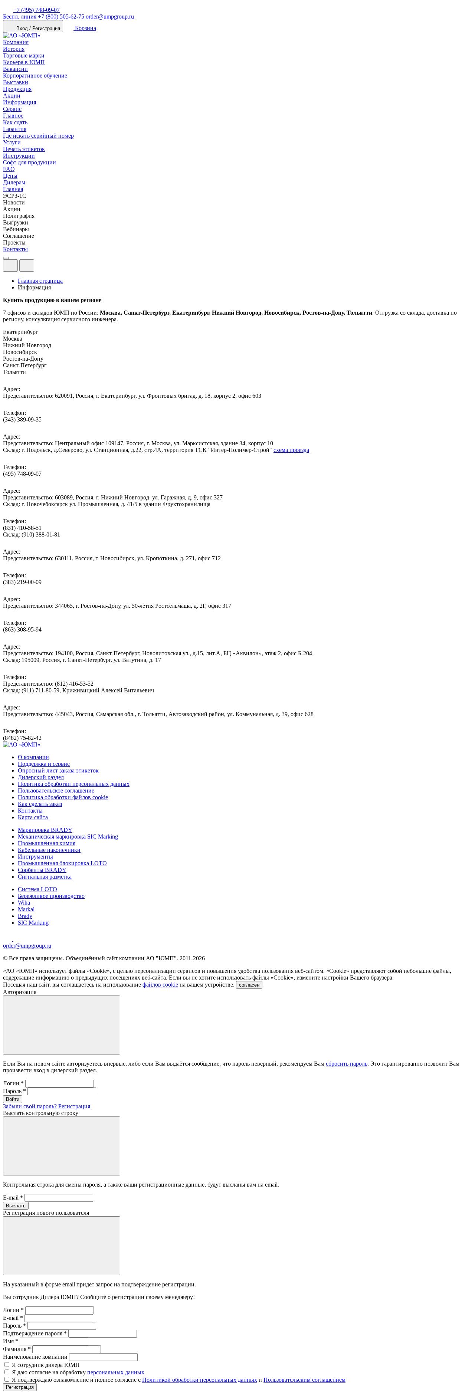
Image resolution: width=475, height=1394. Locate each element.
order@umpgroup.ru (110, 16)
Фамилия (17, 1349)
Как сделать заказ (40, 804)
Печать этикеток (24, 149)
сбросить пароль (346, 1063)
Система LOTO (37, 889)
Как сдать (15, 122)
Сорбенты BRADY (42, 870)
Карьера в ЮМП (24, 62)
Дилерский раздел (41, 777)
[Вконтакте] (17, 939)
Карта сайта (33, 817)
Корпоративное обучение (35, 75)
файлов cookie (160, 984)
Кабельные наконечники (49, 850)
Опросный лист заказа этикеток (58, 770)
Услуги (12, 142)
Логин (13, 1083)
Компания (16, 42)
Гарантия (14, 129)
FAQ (9, 169)
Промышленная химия (46, 843)
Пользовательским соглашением (304, 1380)
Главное (13, 115)
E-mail (13, 1197)
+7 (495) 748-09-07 (36, 10)
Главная (13, 189)
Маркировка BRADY (45, 830)
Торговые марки (24, 55)
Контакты (15, 249)
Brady (25, 916)
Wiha (24, 902)
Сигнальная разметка (45, 876)
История (13, 49)
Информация (19, 102)
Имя (10, 1341)
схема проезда (291, 450)
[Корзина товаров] (40, 267)
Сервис (12, 109)
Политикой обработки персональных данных (199, 1380)
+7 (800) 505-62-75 (43, 16)
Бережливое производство (51, 896)
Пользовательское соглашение (56, 790)
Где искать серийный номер (38, 135)
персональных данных (115, 1372)
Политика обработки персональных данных (74, 784)
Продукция (17, 89)
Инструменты (35, 856)
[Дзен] (8, 939)
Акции (11, 95)
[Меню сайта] (26, 265)
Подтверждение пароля (35, 1333)
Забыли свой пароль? (30, 1106)
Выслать (16, 1205)
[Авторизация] (10, 265)
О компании (33, 757)
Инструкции (19, 155)
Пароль (14, 1091)
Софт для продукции (29, 162)
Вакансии (15, 69)
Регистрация (74, 1106)
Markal (26, 909)
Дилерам (14, 182)
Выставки (15, 82)
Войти (12, 1099)
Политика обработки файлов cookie (63, 797)
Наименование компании (35, 1357)
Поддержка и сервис (44, 764)
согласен (249, 985)
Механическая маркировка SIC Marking (68, 836)
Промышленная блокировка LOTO (62, 863)
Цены (10, 176)
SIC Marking (33, 922)
